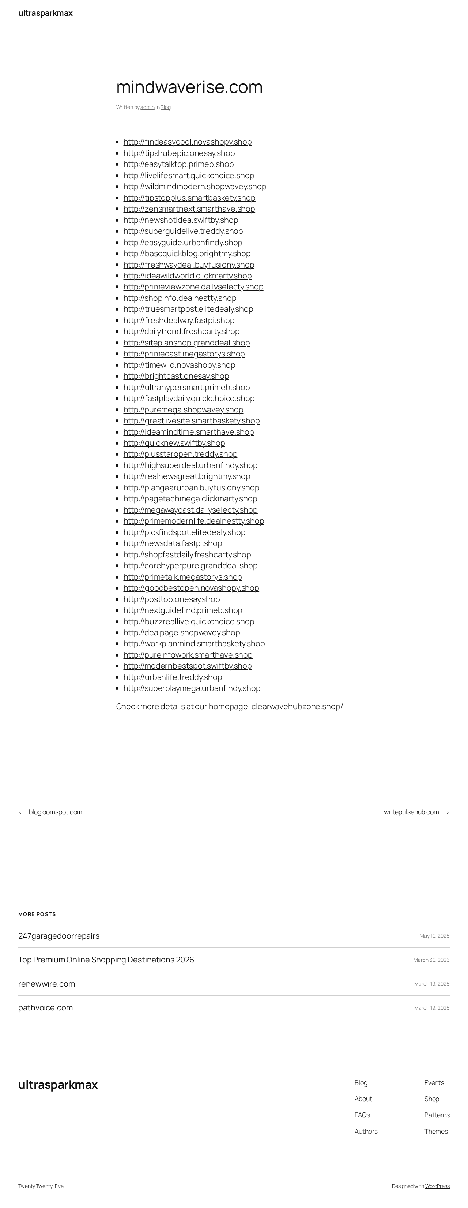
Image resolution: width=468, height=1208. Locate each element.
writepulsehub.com (411, 811)
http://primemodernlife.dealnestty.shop (194, 520)
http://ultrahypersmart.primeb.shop (187, 387)
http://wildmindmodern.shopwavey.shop (195, 186)
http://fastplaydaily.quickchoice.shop (189, 398)
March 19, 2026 (432, 983)
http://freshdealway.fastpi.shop (179, 320)
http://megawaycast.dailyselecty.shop (191, 509)
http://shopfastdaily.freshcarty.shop (187, 554)
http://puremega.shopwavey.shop (184, 409)
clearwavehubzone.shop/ (297, 706)
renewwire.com (46, 983)
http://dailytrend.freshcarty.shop (182, 331)
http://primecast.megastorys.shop (184, 353)
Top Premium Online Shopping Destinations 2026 (106, 959)
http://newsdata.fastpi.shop (173, 543)
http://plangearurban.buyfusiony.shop (192, 487)
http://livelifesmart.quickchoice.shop (189, 175)
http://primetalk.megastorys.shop (183, 576)
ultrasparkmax (45, 12)
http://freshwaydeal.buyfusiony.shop (189, 264)
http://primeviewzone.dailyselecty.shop (194, 286)
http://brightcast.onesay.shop (176, 375)
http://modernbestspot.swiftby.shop (188, 665)
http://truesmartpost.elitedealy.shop (188, 308)
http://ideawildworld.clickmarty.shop (188, 275)
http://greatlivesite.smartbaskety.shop (192, 420)
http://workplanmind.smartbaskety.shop (194, 643)
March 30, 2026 (432, 959)
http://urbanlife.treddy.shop (173, 677)
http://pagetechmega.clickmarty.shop (191, 498)
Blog (166, 107)
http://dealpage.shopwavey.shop (182, 632)
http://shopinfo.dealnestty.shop (180, 297)
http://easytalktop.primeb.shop (179, 163)
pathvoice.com (45, 1007)
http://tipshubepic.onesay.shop (179, 152)
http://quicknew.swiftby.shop (174, 442)
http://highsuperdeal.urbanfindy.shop (191, 465)
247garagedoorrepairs (58, 935)
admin (147, 107)
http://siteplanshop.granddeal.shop (187, 342)
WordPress (437, 1185)
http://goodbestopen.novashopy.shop (192, 587)
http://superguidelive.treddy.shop (184, 230)
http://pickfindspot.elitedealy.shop (185, 532)
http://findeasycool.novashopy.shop (188, 141)
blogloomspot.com (55, 811)
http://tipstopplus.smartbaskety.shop (190, 197)
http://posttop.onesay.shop (172, 599)
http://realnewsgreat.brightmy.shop (187, 476)
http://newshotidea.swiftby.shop (181, 219)
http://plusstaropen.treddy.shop (181, 453)
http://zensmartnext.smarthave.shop (190, 208)
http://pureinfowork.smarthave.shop (188, 654)
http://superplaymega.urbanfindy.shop (192, 687)
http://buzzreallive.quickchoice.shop (189, 621)
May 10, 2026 (435, 935)
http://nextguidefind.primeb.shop (183, 610)
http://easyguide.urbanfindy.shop (183, 242)
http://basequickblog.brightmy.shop (187, 253)
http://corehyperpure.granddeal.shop (191, 565)
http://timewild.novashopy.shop (179, 364)
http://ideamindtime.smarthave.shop (189, 431)
